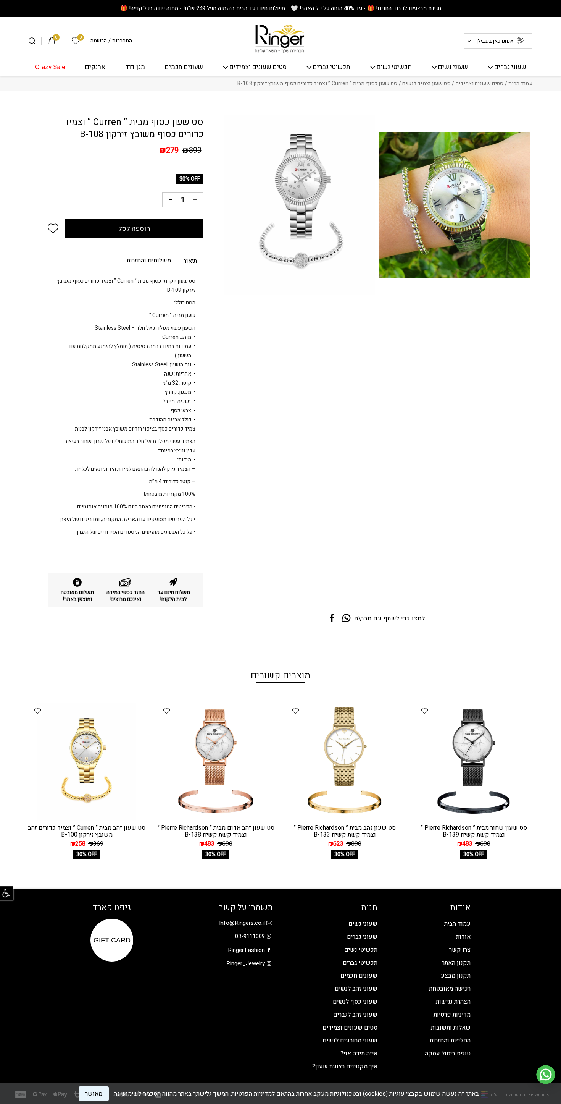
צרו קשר (460, 949)
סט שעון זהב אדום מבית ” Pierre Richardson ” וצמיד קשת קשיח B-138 (215, 831)
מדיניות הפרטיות (251, 1093)
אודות (463, 936)
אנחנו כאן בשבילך (494, 41)
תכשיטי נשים (394, 67)
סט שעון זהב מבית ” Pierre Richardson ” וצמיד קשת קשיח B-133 (344, 831)
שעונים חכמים (184, 67)
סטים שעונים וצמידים (258, 67)
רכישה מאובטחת (450, 988)
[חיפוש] (32, 40)
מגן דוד (135, 67)
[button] (53, 228)
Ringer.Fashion (246, 950)
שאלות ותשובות (451, 1027)
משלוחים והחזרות (149, 260)
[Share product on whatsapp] (346, 618)
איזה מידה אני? (358, 1053)
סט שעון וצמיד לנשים (426, 83)
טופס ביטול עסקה (448, 1053)
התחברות (122, 41)
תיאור (190, 260)
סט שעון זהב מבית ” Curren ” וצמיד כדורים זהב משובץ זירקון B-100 (86, 831)
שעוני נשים (453, 67)
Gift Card (112, 940)
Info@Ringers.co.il (242, 923)
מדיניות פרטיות (452, 1014)
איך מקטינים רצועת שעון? (344, 1066)
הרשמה (98, 41)
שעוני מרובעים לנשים (349, 1040)
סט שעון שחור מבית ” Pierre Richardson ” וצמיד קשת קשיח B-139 (474, 831)
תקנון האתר (456, 962)
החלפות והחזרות (450, 1040)
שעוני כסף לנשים (355, 1001)
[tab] (190, 261)
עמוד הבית (520, 83)
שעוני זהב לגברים (355, 1014)
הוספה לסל (134, 228)
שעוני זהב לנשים (356, 988)
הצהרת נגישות (453, 1001)
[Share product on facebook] (332, 618)
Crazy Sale (50, 67)
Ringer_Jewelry (245, 963)
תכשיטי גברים (331, 67)
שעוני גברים (510, 67)
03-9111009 (250, 936)
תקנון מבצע (456, 975)
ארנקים (95, 67)
